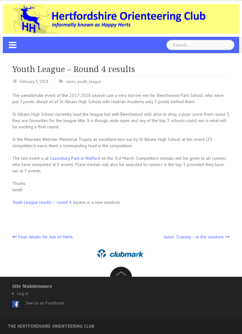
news (71, 81)
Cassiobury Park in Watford (75, 158)
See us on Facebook (45, 303)
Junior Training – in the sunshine (194, 237)
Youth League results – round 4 (42, 202)
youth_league (89, 81)
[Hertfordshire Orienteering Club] (121, 18)
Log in (22, 293)
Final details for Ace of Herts (45, 237)
